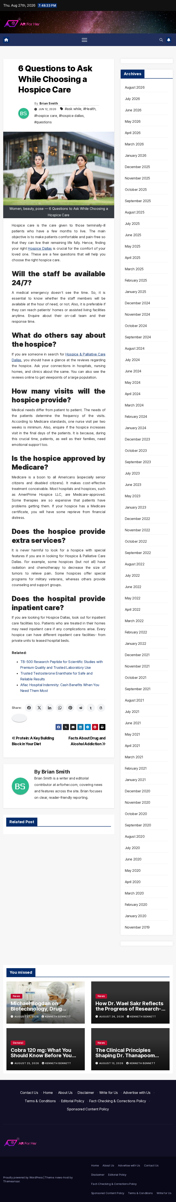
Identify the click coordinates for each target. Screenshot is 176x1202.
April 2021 (132, 746)
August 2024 (134, 348)
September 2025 (138, 201)
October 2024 (136, 326)
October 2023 (136, 450)
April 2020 (133, 882)
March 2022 (134, 621)
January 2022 (135, 643)
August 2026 (135, 87)
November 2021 (137, 666)
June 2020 (133, 859)
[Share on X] (39, 708)
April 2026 (133, 133)
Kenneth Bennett (58, 1016)
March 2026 (134, 144)
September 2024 (138, 337)
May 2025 (133, 246)
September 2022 (138, 553)
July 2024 (132, 360)
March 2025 (134, 269)
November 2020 (137, 802)
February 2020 (136, 904)
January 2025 (135, 292)
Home (48, 1092)
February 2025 (136, 280)
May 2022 (133, 598)
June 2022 (133, 587)
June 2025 (133, 235)
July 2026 (132, 99)
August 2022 (134, 564)
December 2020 (137, 791)
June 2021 (133, 723)
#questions (43, 122)
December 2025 (137, 167)
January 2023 (135, 507)
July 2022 (132, 575)
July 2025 (132, 223)
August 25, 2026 (27, 1063)
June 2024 (133, 371)
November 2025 (137, 178)
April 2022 (133, 609)
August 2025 (134, 212)
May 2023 (133, 496)
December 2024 (137, 303)
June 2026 (133, 110)
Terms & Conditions (40, 1101)
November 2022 (137, 530)
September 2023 (138, 462)
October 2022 (136, 541)
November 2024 (137, 314)
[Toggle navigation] (84, 39)
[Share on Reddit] (80, 708)
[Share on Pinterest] (70, 708)
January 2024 (135, 428)
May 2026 (133, 121)
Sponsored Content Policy (88, 1109)
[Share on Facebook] (29, 708)
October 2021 (135, 677)
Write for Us (108, 1092)
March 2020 (134, 893)
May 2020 (133, 870)
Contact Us (29, 1092)
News (16, 996)
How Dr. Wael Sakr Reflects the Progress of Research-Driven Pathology (130, 1008)
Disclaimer (86, 1092)
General (18, 1042)
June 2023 (133, 484)
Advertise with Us (137, 1092)
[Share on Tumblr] (91, 708)
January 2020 (135, 916)
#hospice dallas (71, 115)
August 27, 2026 (27, 1016)
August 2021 (134, 700)
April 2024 (133, 394)
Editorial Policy (72, 1101)
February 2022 (136, 632)
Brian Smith (48, 103)
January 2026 (135, 155)
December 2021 (137, 655)
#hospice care (45, 115)
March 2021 (134, 757)
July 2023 (132, 473)
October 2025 (136, 189)
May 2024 (133, 382)
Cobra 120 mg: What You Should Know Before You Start (41, 1055)
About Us (65, 1092)
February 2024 (136, 416)
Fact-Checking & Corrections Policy (117, 1101)
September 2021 (137, 689)
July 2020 (132, 848)
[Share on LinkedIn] (50, 708)
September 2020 (138, 825)
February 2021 (136, 768)
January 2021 (135, 780)
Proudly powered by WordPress (23, 1177)
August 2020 (135, 836)
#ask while (73, 109)
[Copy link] (19, 718)
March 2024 (134, 405)
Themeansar (11, 1181)
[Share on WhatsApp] (60, 708)
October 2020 (136, 814)
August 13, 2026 (111, 1063)
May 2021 (132, 734)
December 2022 (137, 519)
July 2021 (132, 711)
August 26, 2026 (112, 1016)
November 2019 (137, 927)
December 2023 (137, 439)
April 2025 (133, 257)
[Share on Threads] (101, 708)
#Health (89, 109)
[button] (161, 40)
